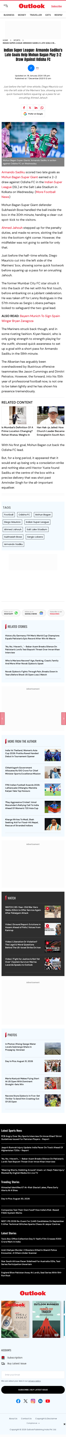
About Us (13, 1418)
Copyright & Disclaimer (46, 1418)
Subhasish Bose (13, 536)
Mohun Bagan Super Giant (20, 177)
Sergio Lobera (35, 536)
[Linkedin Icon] (40, 1401)
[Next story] (63, 718)
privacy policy (34, 1381)
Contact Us (26, 1418)
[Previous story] (2, 718)
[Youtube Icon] (47, 1401)
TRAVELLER (36, 15)
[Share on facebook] (24, 108)
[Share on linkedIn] (36, 108)
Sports (17, 40)
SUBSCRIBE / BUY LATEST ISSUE (33, 1390)
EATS (48, 15)
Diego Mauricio (12, 522)
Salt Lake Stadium (37, 529)
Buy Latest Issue (16, 1363)
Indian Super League (37, 522)
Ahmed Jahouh (12, 228)
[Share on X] (30, 108)
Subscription (14, 1357)
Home (5, 40)
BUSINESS (9, 15)
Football (8, 514)
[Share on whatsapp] (42, 108)
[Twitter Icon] (25, 1401)
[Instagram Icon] (33, 1401)
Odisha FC (24, 514)
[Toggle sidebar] (8, 6)
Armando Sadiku (13, 172)
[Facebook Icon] (18, 1401)
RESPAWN (59, 15)
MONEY (22, 15)
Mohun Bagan (43, 514)
